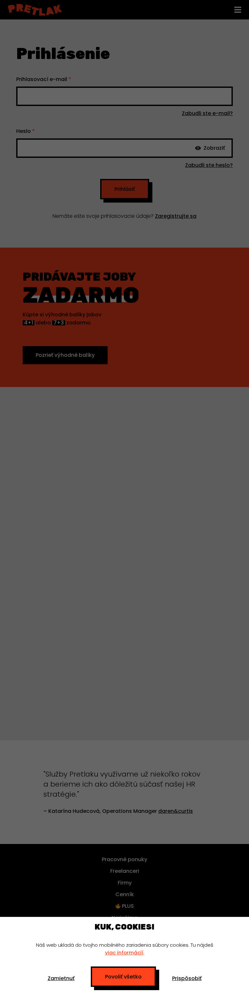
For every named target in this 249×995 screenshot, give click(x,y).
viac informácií (124, 952)
